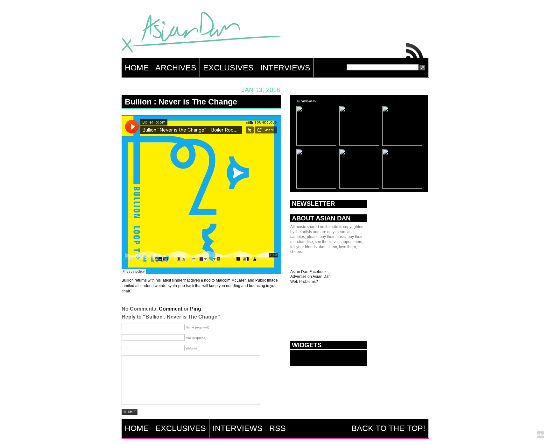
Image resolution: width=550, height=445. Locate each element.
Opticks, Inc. (540, 435)
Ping (195, 309)
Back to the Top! (388, 428)
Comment (170, 309)
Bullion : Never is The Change (181, 101)
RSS (415, 49)
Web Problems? (304, 281)
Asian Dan (201, 33)
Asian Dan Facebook (308, 271)
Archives (175, 67)
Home (137, 67)
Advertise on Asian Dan (310, 276)
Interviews (285, 67)
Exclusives (228, 67)
